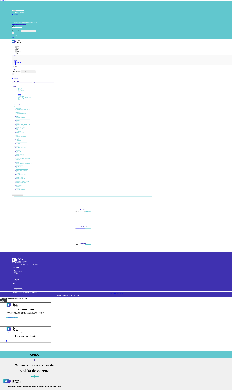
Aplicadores (19, 114)
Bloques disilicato (20, 155)
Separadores (19, 185)
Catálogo (15, 60)
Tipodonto (18, 140)
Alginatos (18, 112)
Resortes (18, 133)
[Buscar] (13, 33)
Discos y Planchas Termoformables (24, 163)
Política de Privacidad (18, 289)
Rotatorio (18, 135)
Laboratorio (16, 56)
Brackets (18, 120)
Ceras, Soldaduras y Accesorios (23, 158)
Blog (15, 61)
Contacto (16, 53)
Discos (17, 162)
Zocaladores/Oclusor (20, 144)
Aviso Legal (16, 285)
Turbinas (18, 143)
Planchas (18, 179)
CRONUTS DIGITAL (75, 295)
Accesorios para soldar (21, 147)
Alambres (18, 110)
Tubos (17, 190)
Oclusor (18, 175)
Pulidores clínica (20, 132)
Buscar (13, 8)
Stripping (18, 137)
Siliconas (18, 186)
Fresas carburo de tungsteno (25, 82)
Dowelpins (18, 166)
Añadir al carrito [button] (88, 211)
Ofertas (15, 280)
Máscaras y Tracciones (21, 129)
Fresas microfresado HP (21, 170)
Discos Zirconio (19, 165)
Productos (16, 55)
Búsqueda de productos (16, 30)
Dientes (18, 160)
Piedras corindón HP (20, 178)
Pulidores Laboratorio (21, 182)
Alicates (18, 150)
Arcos (17, 116)
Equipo (15, 63)
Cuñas (17, 123)
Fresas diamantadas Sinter (22, 169)
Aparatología (19, 151)
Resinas (18, 183)
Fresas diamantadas (20, 127)
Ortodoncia (18, 131)
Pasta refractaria (19, 177)
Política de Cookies (18, 288)
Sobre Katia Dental (17, 62)
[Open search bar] (14, 69)
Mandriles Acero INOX (21, 174)
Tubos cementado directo (21, 142)
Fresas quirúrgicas (20, 128)
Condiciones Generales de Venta (21, 286)
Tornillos (18, 188)
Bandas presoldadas (20, 117)
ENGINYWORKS (65, 295)
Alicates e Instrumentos (21, 113)
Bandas (18, 152)
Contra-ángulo (19, 121)
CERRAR (2, 301)
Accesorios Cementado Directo (23, 109)
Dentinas (18, 159)
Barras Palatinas (20, 154)
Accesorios (18, 108)
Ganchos (18, 173)
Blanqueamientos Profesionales (23, 119)
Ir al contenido (2, 0)
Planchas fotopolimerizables (22, 181)
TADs (17, 139)
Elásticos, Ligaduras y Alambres (23, 124)
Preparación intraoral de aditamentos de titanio (43, 82)
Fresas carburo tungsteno (21, 167)
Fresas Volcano (19, 171)
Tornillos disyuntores (20, 189)
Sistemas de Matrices (21, 136)
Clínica (15, 57)
